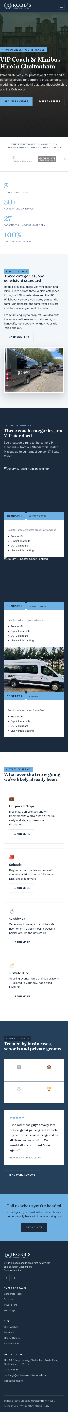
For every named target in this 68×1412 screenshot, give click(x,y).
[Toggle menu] (61, 6)
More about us (18, 337)
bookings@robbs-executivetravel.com (25, 1375)
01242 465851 (11, 1369)
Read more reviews (21, 1174)
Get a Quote (34, 1227)
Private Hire (10, 1304)
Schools (8, 1299)
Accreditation (11, 1343)
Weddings (9, 1310)
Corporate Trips (13, 1293)
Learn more (22, 833)
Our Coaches (11, 1327)
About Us (9, 1332)
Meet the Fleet (49, 101)
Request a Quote (16, 101)
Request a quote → (15, 1380)
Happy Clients (12, 1338)
